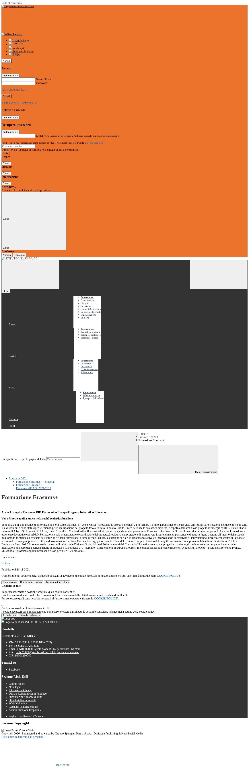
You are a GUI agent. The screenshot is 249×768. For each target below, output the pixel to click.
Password (41, 83)
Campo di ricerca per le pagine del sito (23, 459)
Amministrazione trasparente (25, 710)
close (6, 291)
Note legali (15, 687)
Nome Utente (43, 79)
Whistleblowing (18, 703)
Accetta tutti (57, 582)
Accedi (6, 61)
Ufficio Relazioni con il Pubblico (28, 693)
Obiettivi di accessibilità (22, 700)
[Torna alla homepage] (124, 258)
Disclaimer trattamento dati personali (22, 736)
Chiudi (6, 163)
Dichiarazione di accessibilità (25, 696)
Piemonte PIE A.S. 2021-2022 (33, 488)
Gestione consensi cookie (23, 706)
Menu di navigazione (205, 472)
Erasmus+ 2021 (147, 437)
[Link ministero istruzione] (17, 6)
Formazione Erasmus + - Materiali (35, 481)
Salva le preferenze (30, 615)
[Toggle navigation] (30, 274)
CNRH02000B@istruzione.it (48, 648)
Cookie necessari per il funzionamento (23, 608)
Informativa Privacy (20, 690)
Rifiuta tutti (31, 582)
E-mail (40, 135)
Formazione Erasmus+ (29, 484)
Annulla (7, 255)
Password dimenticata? (14, 89)
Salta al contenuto (11, 3)
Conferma (19, 255)
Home (141, 433)
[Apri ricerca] (219, 274)
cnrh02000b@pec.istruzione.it (47, 652)
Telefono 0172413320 (26, 645)
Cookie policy (17, 683)
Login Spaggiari (95, 142)
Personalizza (10, 582)
